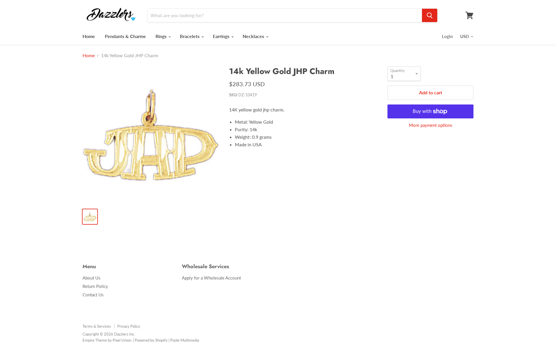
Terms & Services (97, 326)
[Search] (429, 15)
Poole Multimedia (184, 340)
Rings (162, 36)
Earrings (222, 36)
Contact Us (93, 294)
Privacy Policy (128, 326)
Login (447, 36)
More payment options (430, 125)
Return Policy (95, 286)
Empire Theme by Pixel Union (107, 340)
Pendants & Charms (125, 36)
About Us (91, 277)
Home (89, 36)
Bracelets (190, 36)
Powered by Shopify (151, 340)
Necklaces (254, 36)
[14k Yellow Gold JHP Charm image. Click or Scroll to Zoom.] (151, 135)
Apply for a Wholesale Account (211, 277)
